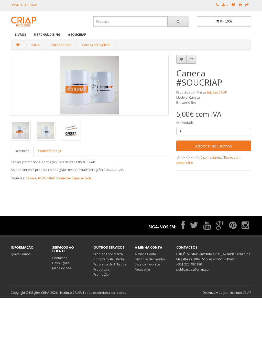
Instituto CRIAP (240, 292)
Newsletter (142, 269)
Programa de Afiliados (109, 264)
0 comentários (211, 157)
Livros (20, 34)
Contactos (59, 258)
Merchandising (47, 34)
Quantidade (185, 123)
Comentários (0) (49, 151)
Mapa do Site (61, 268)
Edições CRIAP (61, 45)
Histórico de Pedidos (150, 259)
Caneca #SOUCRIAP (96, 45)
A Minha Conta (145, 254)
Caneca (31, 178)
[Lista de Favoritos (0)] (233, 5)
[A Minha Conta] (225, 5)
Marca (35, 45)
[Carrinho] (240, 5)
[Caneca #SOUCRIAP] (90, 85)
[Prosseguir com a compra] (247, 5)
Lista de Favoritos (147, 264)
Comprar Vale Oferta (108, 259)
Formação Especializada (74, 178)
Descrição (22, 151)
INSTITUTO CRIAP (24, 5)
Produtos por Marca (108, 254)
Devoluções (60, 263)
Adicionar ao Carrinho (213, 145)
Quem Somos (20, 254)
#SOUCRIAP (77, 34)
